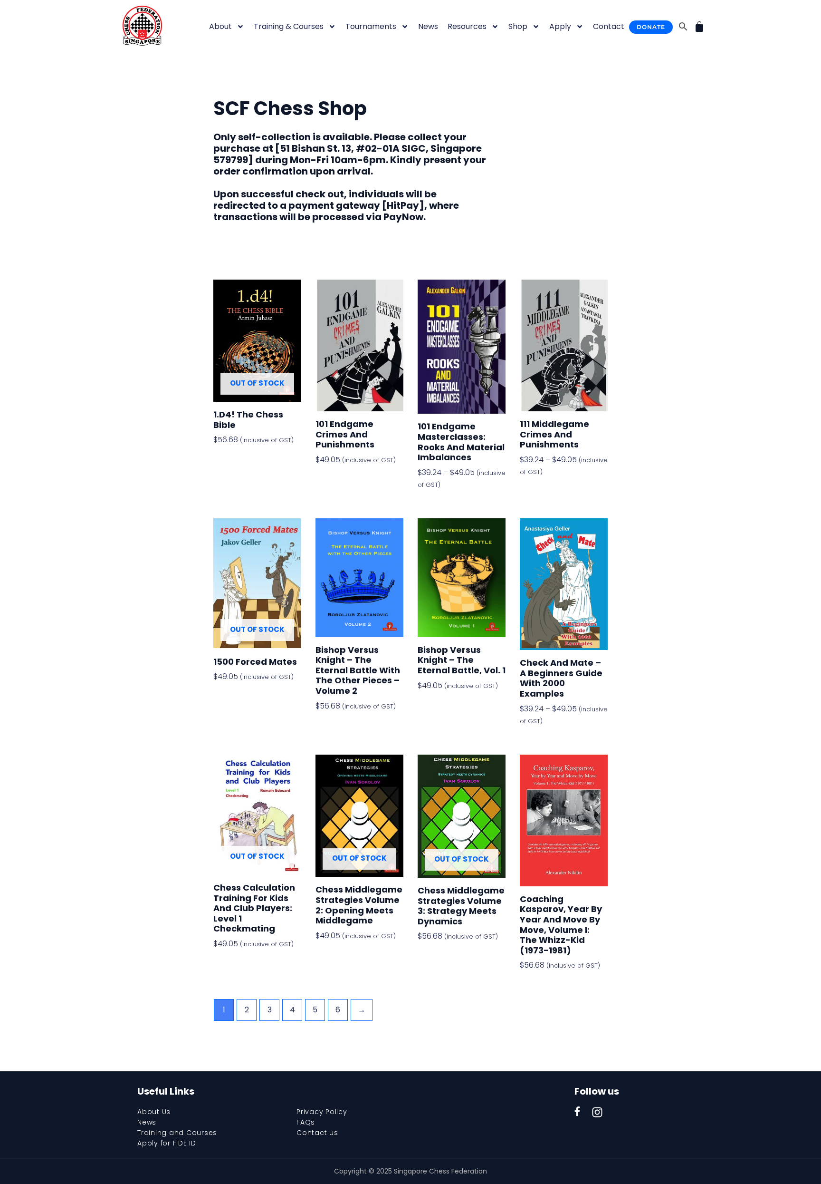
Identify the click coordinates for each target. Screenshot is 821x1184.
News (428, 26)
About (220, 26)
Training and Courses (177, 1132)
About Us (154, 1111)
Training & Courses (289, 26)
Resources (467, 26)
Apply (560, 26)
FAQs (305, 1122)
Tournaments (370, 26)
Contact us (317, 1132)
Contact (608, 26)
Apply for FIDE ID (166, 1143)
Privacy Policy (321, 1111)
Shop (517, 26)
